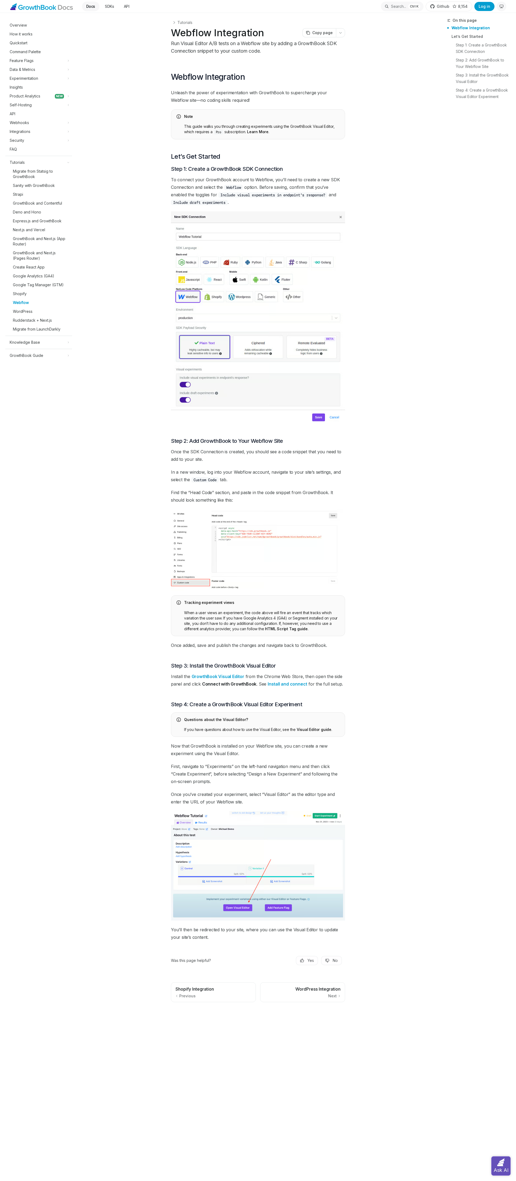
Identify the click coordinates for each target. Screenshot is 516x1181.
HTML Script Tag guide (286, 628)
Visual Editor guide (314, 729)
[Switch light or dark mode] (501, 6)
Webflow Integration (471, 28)
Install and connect (287, 684)
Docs (90, 6)
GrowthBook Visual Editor (218, 676)
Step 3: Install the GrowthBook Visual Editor (483, 78)
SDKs (109, 6)
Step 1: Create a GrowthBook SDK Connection (482, 48)
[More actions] (340, 32)
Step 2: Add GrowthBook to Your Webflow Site (480, 63)
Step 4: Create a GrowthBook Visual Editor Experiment (482, 93)
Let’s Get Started (467, 36)
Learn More (257, 131)
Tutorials (184, 22)
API (127, 6)
